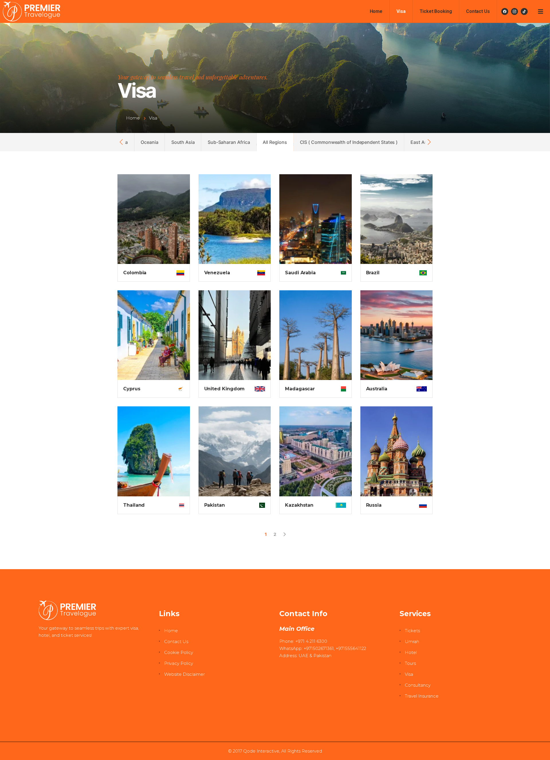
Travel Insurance (422, 696)
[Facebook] (504, 11)
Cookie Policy (178, 652)
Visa (401, 11)
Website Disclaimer (184, 674)
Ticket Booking (436, 11)
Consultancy (418, 685)
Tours (410, 663)
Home (376, 11)
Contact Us (478, 11)
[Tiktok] (524, 11)
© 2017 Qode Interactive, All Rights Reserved (275, 751)
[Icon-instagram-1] (514, 11)
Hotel (411, 652)
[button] (121, 142)
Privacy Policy (178, 663)
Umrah (412, 641)
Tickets (412, 630)
